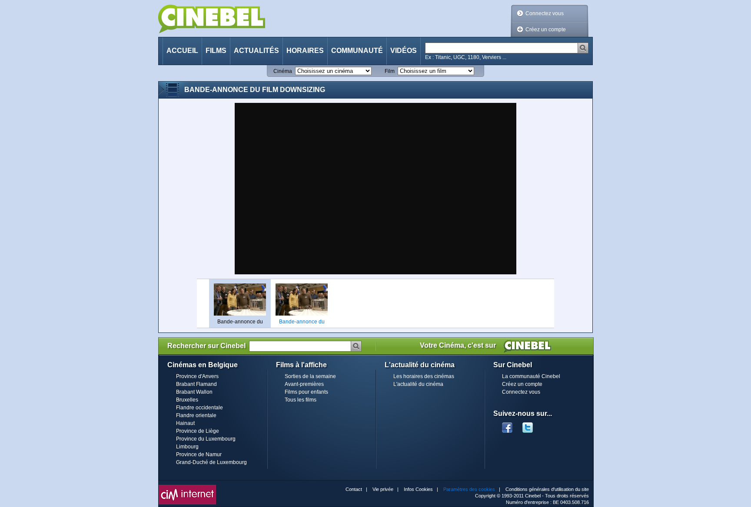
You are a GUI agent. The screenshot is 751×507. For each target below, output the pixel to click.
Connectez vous (544, 13)
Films (216, 50)
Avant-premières (304, 384)
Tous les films (300, 400)
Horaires (305, 50)
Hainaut (185, 423)
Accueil (182, 50)
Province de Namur (199, 454)
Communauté (357, 50)
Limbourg (187, 447)
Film (390, 71)
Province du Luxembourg (206, 439)
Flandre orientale (196, 415)
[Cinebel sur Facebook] (507, 425)
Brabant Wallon (194, 392)
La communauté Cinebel (531, 376)
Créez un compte (545, 29)
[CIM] (187, 487)
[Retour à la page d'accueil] (211, 18)
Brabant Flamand (196, 384)
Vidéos (403, 50)
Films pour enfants (306, 392)
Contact (354, 489)
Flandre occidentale (199, 408)
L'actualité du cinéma (418, 384)
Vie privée (382, 489)
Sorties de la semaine (310, 376)
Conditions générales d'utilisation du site (547, 489)
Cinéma (282, 71)
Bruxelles (187, 400)
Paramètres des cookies (469, 489)
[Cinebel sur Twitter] (532, 425)
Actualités (256, 50)
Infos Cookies (418, 489)
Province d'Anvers (197, 376)
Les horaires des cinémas (423, 376)
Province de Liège (197, 431)
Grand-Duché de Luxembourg (211, 462)
